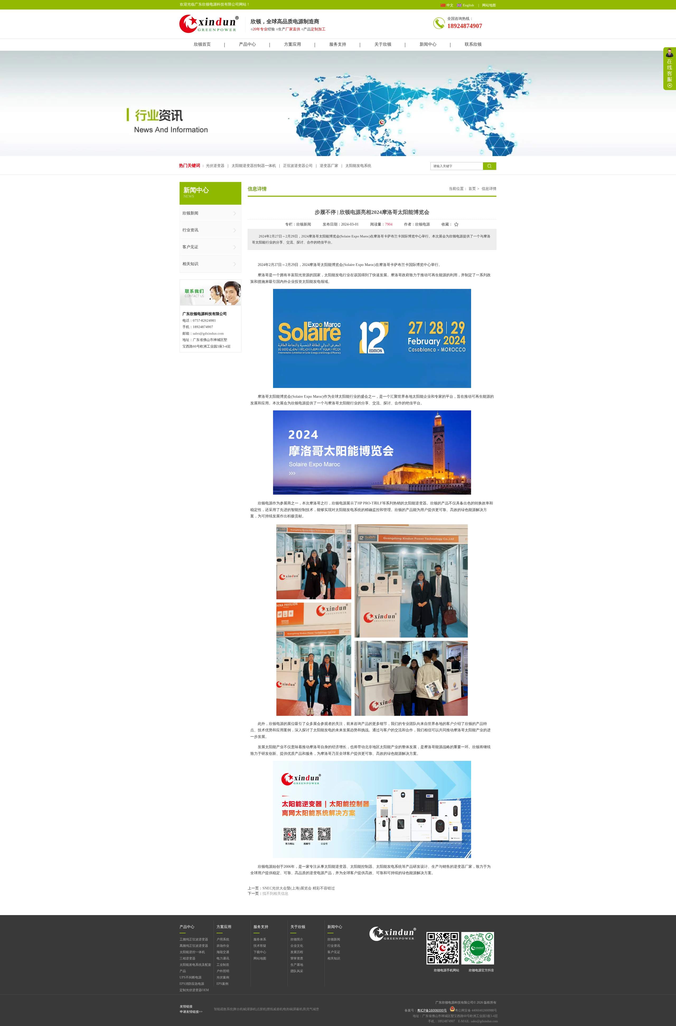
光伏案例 (223, 977)
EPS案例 (222, 984)
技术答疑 (259, 946)
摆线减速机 (275, 1009)
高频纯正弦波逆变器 (194, 946)
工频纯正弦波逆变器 (194, 939)
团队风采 (296, 971)
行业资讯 (333, 946)
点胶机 (261, 1009)
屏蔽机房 (299, 1009)
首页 (472, 189)
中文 (450, 5)
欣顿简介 (296, 939)
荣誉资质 (296, 958)
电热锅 (288, 1009)
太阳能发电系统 (358, 166)
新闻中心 (334, 927)
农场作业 (223, 946)
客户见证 (333, 952)
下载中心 (259, 952)
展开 (669, 68)
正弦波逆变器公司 (298, 166)
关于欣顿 (297, 927)
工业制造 (223, 965)
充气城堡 (312, 1009)
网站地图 (489, 5)
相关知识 (333, 958)
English (468, 5)
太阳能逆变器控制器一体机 (254, 166)
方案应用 (224, 927)
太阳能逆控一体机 (192, 952)
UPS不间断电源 (190, 977)
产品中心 (187, 927)
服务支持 (260, 927)
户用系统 (223, 939)
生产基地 (296, 965)
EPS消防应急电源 (192, 984)
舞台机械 (239, 1009)
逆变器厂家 (329, 166)
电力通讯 (223, 958)
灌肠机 (251, 1009)
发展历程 (296, 952)
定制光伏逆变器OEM (194, 990)
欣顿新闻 (333, 939)
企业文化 (296, 946)
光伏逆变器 (216, 166)
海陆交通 (223, 952)
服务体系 (259, 939)
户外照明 (223, 971)
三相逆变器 (187, 958)
